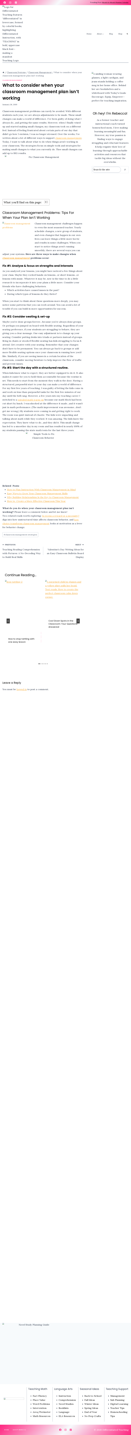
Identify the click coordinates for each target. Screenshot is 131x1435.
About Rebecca (19, 1430)
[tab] (39, 663)
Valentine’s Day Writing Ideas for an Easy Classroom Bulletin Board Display (65, 550)
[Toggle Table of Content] (45, 202)
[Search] (125, 170)
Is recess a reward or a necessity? (60, 515)
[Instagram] (10, 2)
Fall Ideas (89, 1400)
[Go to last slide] (8, 621)
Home (89, 34)
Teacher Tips (117, 1408)
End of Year (90, 1412)
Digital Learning (119, 1404)
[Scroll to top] (125, 1426)
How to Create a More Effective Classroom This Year (36, 501)
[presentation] (23, 607)
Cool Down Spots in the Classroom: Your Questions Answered (63, 623)
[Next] (78, 621)
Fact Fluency (40, 1395)
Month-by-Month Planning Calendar (115, 2)
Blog (111, 34)
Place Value (39, 1400)
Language (64, 1412)
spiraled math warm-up (31, 399)
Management (117, 1395)
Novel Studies (66, 1404)
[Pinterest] (16, 2)
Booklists (64, 1408)
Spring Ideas (91, 1408)
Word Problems (41, 1404)
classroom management (68, 138)
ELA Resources (67, 1416)
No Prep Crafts (92, 1416)
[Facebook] (4, 2)
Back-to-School (92, 1395)
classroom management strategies (20, 534)
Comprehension (67, 1400)
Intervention (39, 1408)
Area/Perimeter (42, 1412)
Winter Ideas (91, 1404)
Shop (120, 34)
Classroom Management (12, 80)
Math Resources (41, 1416)
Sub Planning (117, 1400)
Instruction (65, 1395)
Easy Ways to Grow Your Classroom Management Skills (37, 493)
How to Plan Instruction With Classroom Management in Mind (41, 489)
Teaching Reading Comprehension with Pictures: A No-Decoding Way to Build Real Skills (21, 550)
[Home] (3, 72)
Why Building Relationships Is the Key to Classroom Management (43, 497)
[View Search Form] (127, 34)
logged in (22, 689)
